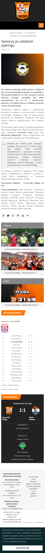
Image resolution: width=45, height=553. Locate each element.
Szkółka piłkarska (33, 486)
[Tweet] (8, 215)
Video (7, 281)
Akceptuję (22, 548)
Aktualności (30, 33)
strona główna (16, 33)
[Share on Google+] (13, 215)
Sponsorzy (33, 489)
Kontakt (33, 496)
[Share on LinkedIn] (23, 215)
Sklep (33, 491)
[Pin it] (18, 215)
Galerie (7, 225)
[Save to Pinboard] (28, 215)
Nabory (33, 494)
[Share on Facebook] (3, 215)
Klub (33, 479)
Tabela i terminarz (33, 484)
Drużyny (33, 482)
